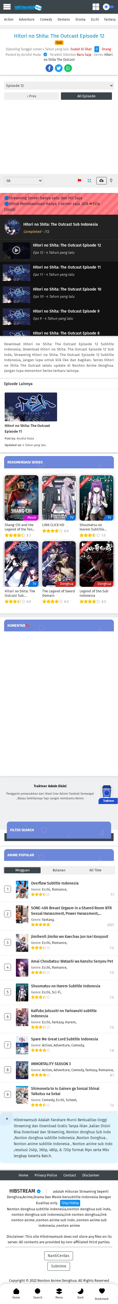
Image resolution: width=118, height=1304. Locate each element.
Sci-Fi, (56, 992)
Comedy (46, 19)
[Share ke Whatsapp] (68, 69)
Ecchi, (47, 889)
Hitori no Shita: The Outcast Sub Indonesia (60, 224)
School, (71, 1100)
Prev (32, 96)
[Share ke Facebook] (50, 69)
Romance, (59, 889)
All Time (95, 870)
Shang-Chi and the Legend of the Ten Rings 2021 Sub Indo (20, 527)
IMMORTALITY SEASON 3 (51, 1064)
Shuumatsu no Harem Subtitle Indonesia (92, 527)
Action (8, 19)
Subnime (58, 1266)
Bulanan (59, 870)
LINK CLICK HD (53, 525)
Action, (48, 1045)
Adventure (27, 19)
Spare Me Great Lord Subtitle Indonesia (64, 1039)
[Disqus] (59, 704)
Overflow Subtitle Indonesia (54, 883)
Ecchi (95, 19)
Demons (64, 19)
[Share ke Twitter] (59, 69)
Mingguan (22, 870)
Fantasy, (48, 920)
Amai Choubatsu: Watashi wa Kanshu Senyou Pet (72, 961)
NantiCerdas (58, 1255)
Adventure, (62, 1045)
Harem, (71, 1022)
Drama (80, 19)
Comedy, (78, 1045)
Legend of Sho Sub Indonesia (94, 593)
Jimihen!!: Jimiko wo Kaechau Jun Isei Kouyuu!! (69, 936)
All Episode (86, 96)
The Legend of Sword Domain (58, 593)
